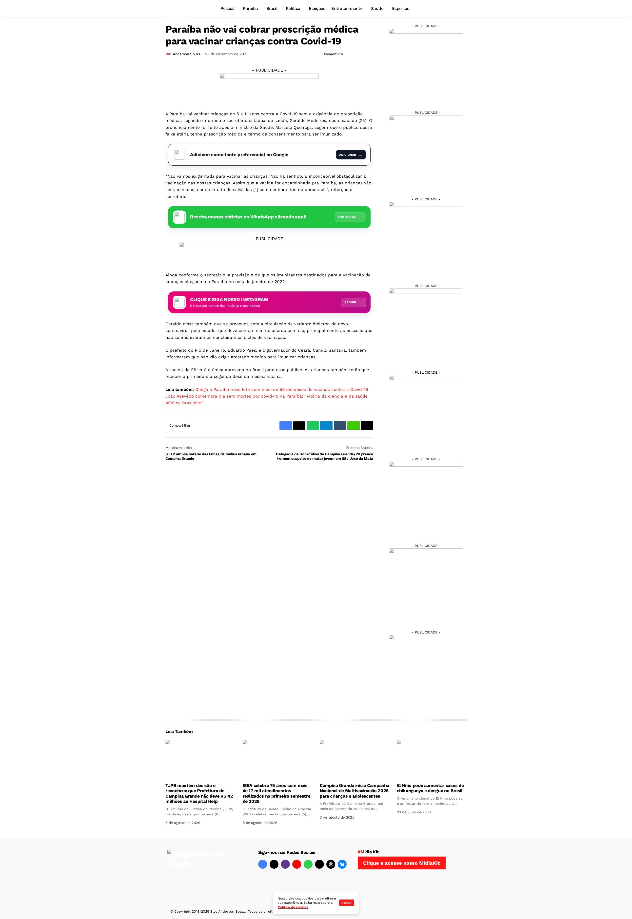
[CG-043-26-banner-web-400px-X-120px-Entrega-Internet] (269, 87)
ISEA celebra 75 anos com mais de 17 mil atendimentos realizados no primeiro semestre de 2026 (276, 793)
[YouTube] (296, 864)
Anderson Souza (187, 54)
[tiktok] (319, 864)
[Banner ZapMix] (426, 239)
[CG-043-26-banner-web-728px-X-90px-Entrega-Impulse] (269, 252)
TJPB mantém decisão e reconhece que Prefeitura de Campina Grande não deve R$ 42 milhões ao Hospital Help (199, 793)
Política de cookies (293, 907)
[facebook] (262, 864)
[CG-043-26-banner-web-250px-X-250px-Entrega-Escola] (426, 152)
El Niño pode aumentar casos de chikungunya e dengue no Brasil (430, 788)
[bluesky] (342, 864)
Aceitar (346, 902)
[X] (274, 864)
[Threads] (330, 864)
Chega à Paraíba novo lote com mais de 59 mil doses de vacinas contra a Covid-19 (281, 389)
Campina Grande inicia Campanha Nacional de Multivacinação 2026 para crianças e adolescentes (354, 791)
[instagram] (285, 864)
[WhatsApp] (308, 864)
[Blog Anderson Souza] (204, 870)
